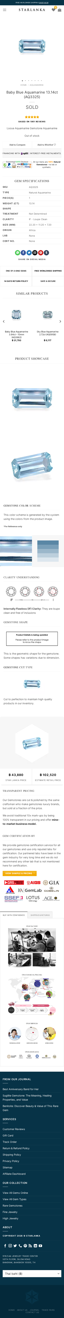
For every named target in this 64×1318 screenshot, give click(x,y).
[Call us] (20, 1246)
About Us (22, 1310)
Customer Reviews (14, 1129)
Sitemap (7, 1167)
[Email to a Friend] (35, 253)
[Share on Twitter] (29, 253)
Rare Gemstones (13, 1205)
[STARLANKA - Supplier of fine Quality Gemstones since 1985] (32, 9)
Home (23, 85)
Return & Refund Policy (16, 1148)
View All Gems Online (15, 1192)
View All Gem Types (14, 1199)
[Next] (60, 321)
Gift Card (8, 1135)
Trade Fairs (48, 1310)
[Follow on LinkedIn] (35, 1246)
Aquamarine (37, 85)
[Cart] (59, 10)
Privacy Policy (11, 1161)
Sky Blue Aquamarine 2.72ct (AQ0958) (47, 333)
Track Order (10, 1141)
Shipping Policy (12, 1154)
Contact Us (32, 1312)
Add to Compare (17, 144)
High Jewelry (10, 1218)
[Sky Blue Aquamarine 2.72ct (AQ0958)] (47, 314)
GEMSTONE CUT (14, 667)
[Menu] (5, 10)
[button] (3, 46)
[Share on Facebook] (23, 253)
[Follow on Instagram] (10, 1246)
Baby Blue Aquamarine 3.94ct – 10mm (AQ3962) (16, 334)
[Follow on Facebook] (5, 1246)
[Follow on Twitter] (15, 1246)
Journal (34, 1310)
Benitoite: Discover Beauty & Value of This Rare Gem (30, 1108)
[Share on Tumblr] (46, 253)
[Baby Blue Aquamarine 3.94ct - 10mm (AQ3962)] (16, 314)
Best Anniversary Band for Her (21, 1089)
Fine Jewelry (10, 1211)
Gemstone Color (16, 505)
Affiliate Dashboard (14, 1173)
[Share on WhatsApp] (17, 253)
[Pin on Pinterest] (40, 253)
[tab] (14, 915)
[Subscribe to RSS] (30, 1246)
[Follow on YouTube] (40, 1246)
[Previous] (4, 321)
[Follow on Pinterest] (25, 1246)
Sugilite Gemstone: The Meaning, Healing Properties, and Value (27, 1097)
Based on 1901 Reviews (31, 122)
